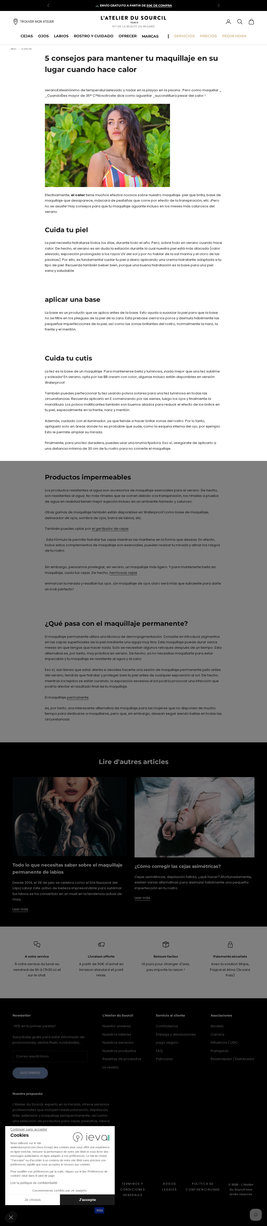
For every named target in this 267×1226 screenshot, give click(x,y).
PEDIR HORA (234, 36)
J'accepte (87, 1200)
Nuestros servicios (118, 1042)
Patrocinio (164, 1058)
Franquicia (219, 1050)
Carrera (217, 1034)
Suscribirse (30, 1073)
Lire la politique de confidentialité (33, 1183)
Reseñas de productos (121, 1058)
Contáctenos (167, 1026)
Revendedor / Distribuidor (232, 1058)
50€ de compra (159, 5)
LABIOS (61, 36)
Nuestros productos (119, 1050)
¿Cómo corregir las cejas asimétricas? (178, 866)
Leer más (20, 909)
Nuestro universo (116, 1026)
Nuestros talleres (116, 1034)
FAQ (159, 1050)
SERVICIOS (184, 36)
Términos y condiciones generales (132, 1189)
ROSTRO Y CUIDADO (93, 36)
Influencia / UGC (224, 1042)
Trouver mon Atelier (37, 21)
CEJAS (27, 36)
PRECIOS (208, 36)
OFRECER (128, 36)
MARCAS (150, 36)
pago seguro (167, 1042)
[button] (11, 1217)
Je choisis (33, 1200)
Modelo (217, 1026)
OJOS (43, 36)
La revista (110, 1067)
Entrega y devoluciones (176, 1034)
